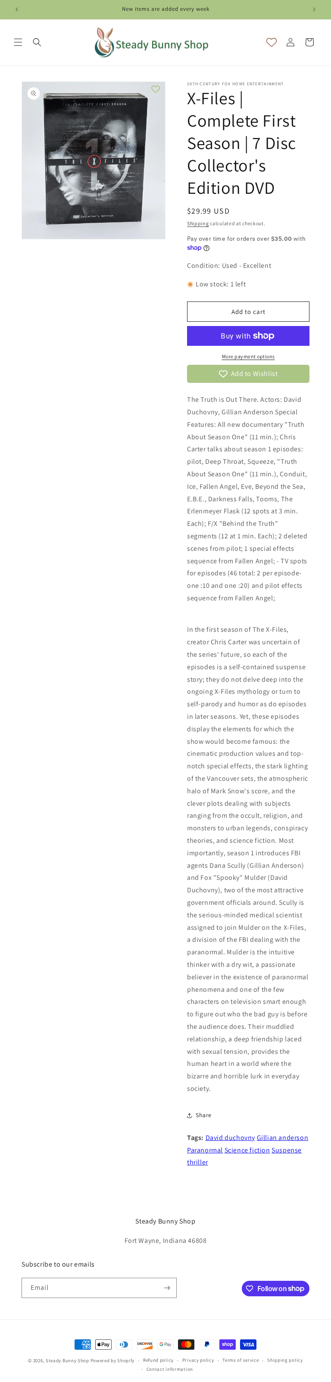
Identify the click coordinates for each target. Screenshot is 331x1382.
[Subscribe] (166, 1288)
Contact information (170, 1369)
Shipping (198, 223)
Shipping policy (285, 1360)
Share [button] (204, 1115)
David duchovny (230, 1137)
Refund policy (158, 1360)
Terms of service (240, 1360)
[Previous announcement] (16, 9)
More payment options (248, 356)
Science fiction (247, 1150)
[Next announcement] (314, 9)
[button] (18, 42)
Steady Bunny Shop (67, 1360)
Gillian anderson (283, 1137)
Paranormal (205, 1150)
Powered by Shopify (113, 1360)
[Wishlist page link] (271, 42)
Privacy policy (198, 1360)
